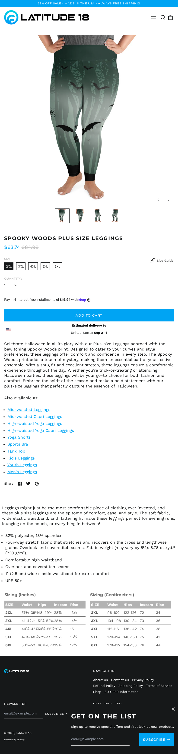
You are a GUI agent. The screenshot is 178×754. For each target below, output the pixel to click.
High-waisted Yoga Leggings (34, 423)
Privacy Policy (143, 680)
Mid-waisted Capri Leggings (34, 416)
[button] (163, 17)
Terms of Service (159, 686)
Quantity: (13, 278)
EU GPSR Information (122, 692)
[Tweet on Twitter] (28, 484)
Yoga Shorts (19, 437)
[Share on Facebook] (20, 484)
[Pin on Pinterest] (37, 484)
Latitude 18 (23, 733)
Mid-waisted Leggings (28, 409)
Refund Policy (104, 686)
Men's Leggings (22, 472)
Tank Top (16, 451)
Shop (97, 692)
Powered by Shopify (14, 739)
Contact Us (120, 680)
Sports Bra (17, 444)
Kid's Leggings (21, 458)
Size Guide (165, 260)
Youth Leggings (22, 465)
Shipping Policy (130, 686)
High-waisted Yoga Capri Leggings (40, 430)
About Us (100, 680)
